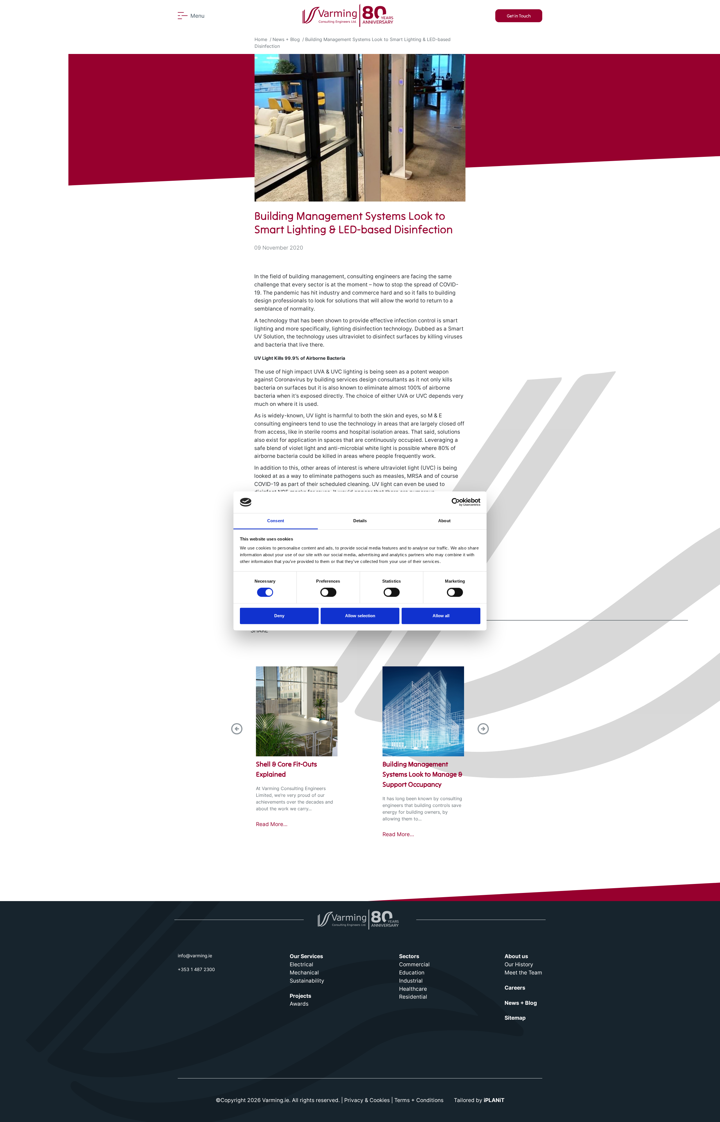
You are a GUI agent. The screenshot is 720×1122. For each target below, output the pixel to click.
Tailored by (479, 1100)
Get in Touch (519, 16)
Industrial (411, 980)
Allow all (441, 615)
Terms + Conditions (419, 1100)
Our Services (306, 956)
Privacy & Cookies (367, 1100)
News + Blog (286, 39)
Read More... (271, 824)
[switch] (328, 592)
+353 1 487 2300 (196, 969)
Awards (299, 1003)
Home (261, 39)
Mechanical (304, 972)
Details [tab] (360, 520)
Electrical (301, 964)
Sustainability (307, 980)
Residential (413, 996)
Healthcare (413, 988)
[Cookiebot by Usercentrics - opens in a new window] (455, 502)
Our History (519, 964)
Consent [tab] (275, 520)
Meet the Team (523, 972)
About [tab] (444, 520)
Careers (515, 987)
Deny (279, 615)
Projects (300, 995)
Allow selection (360, 615)
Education (411, 972)
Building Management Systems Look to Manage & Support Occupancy (422, 774)
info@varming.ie (195, 955)
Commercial (414, 964)
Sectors (409, 956)
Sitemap (515, 1017)
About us (516, 956)
